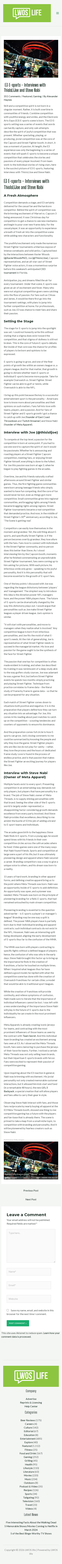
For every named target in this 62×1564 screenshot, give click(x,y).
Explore (28, 1442)
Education (29, 1435)
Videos (29, 1508)
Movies (28, 1475)
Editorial (28, 1431)
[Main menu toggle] (57, 13)
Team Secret (29, 1035)
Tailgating (28, 1497)
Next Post (30, 1199)
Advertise (31, 1398)
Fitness (28, 1449)
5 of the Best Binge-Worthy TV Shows (31, 1533)
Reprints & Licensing (31, 1402)
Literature (28, 1471)
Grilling (29, 1460)
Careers (29, 1423)
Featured (27, 96)
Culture (28, 1427)
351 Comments (12, 96)
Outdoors (29, 1482)
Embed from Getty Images (14, 1139)
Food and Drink (28, 1453)
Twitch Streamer (31, 420)
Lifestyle (28, 1468)
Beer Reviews (28, 1420)
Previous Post (30, 1190)
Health (28, 1464)
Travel (28, 1504)
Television (27, 1501)
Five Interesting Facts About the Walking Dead (31, 1522)
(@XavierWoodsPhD (15, 257)
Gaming (37, 96)
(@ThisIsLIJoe (39, 257)
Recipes (28, 1490)
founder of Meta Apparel (18, 424)
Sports (28, 1493)
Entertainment (28, 1438)
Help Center (31, 1406)
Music (28, 1479)
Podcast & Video (29, 1486)
